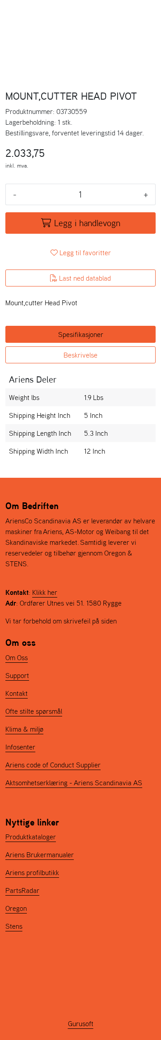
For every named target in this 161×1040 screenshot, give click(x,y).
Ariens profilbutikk (32, 872)
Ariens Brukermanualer (39, 854)
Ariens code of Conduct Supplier (53, 764)
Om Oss (16, 657)
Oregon (16, 908)
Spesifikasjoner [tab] (80, 334)
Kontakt (16, 693)
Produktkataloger (30, 836)
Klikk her (44, 592)
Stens (13, 926)
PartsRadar (22, 890)
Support (17, 675)
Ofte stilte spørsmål (33, 711)
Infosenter (20, 746)
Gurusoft (80, 1023)
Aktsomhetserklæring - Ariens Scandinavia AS (73, 782)
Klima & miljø (24, 729)
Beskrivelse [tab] (80, 354)
